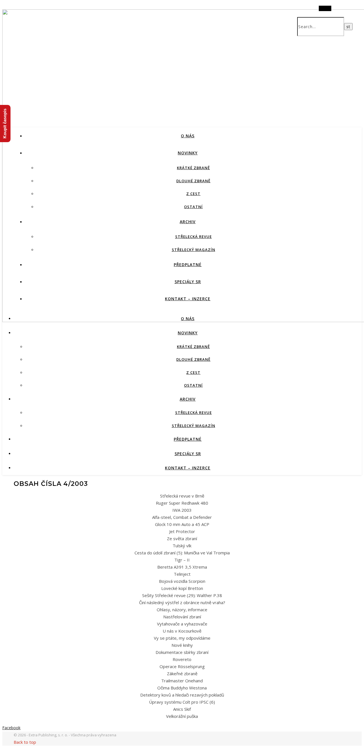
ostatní (193, 206)
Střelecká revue (193, 236)
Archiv (188, 221)
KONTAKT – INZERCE (187, 298)
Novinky (188, 153)
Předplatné (188, 264)
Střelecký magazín (193, 249)
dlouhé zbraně (193, 180)
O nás (188, 135)
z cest (193, 193)
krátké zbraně (193, 167)
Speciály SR (188, 281)
